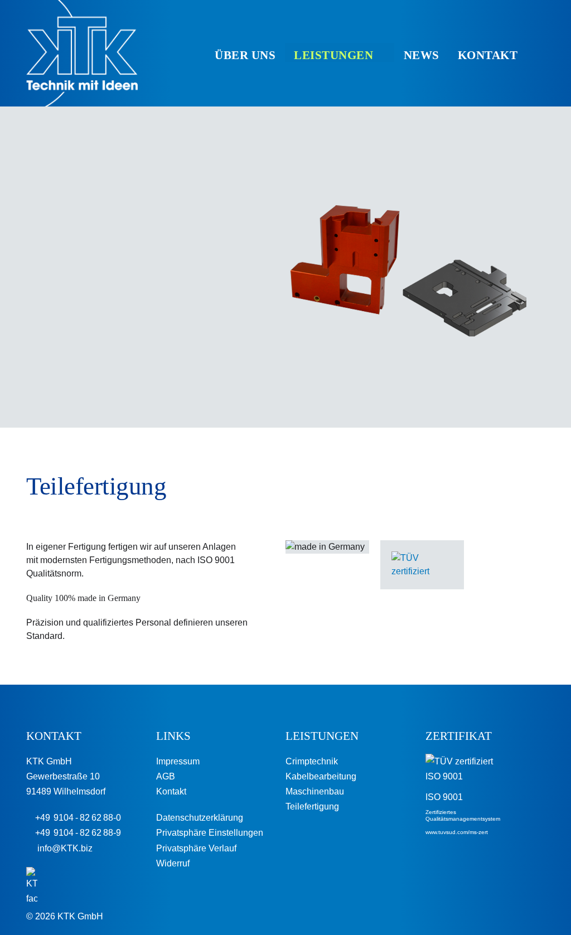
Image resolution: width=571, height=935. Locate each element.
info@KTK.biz (63, 848)
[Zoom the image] (422, 558)
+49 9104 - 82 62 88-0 (77, 817)
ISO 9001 (444, 797)
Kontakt (488, 55)
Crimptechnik (312, 761)
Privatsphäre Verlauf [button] (196, 848)
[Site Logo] (82, 53)
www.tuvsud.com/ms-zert (456, 832)
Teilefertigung (312, 806)
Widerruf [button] (173, 863)
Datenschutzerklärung (199, 817)
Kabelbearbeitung (321, 776)
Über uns (245, 55)
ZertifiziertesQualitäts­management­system (462, 815)
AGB (165, 776)
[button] (538, 54)
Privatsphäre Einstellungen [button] (209, 832)
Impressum (178, 761)
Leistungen (333, 55)
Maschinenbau (315, 791)
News (421, 55)
